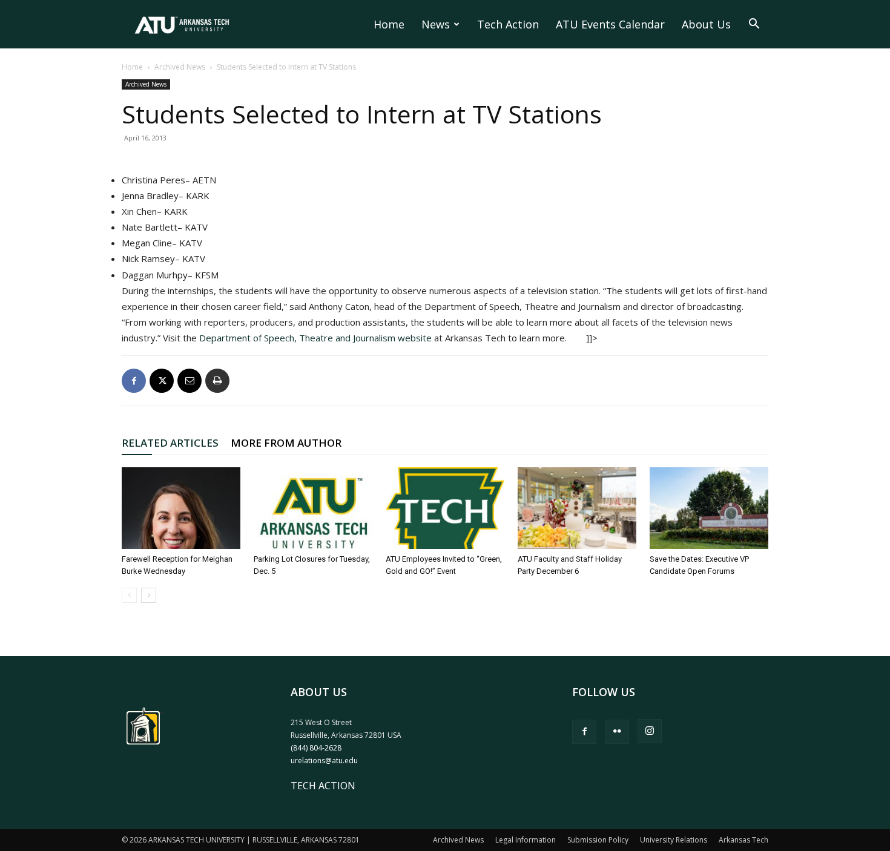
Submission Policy (597, 840)
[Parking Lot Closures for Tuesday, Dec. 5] (313, 508)
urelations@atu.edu (324, 760)
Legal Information (525, 840)
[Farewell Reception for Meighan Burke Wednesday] (181, 508)
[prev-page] (129, 595)
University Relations (673, 840)
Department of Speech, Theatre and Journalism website (315, 338)
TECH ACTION (323, 785)
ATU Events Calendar (610, 24)
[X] (162, 381)
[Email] (189, 381)
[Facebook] (134, 381)
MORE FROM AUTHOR (286, 443)
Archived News (179, 67)
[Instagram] (650, 731)
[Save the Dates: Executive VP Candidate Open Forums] (709, 508)
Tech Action (508, 24)
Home (389, 24)
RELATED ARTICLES (170, 443)
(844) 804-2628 (316, 748)
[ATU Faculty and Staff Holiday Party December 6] (577, 508)
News (435, 24)
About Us (706, 24)
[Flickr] (617, 732)
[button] (753, 24)
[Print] (217, 381)
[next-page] (148, 595)
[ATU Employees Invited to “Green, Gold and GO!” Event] (445, 508)
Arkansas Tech (743, 840)
